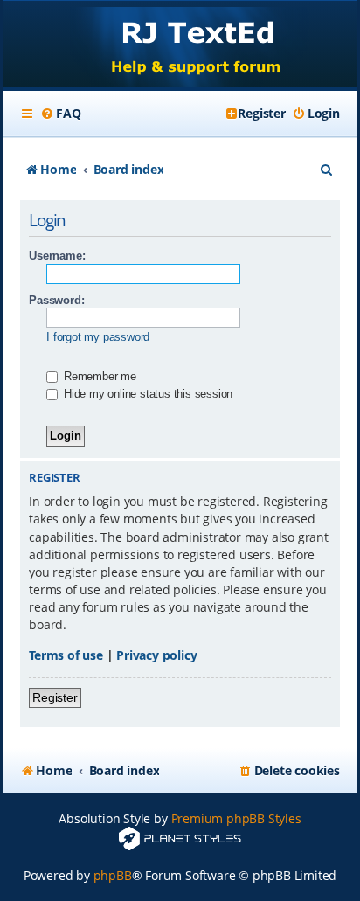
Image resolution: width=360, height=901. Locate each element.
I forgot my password (97, 336)
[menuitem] (60, 114)
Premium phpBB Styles (236, 818)
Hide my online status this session (146, 393)
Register (54, 697)
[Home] (180, 46)
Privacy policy (156, 655)
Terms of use (66, 655)
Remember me (98, 376)
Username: (57, 255)
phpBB (112, 875)
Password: (56, 300)
